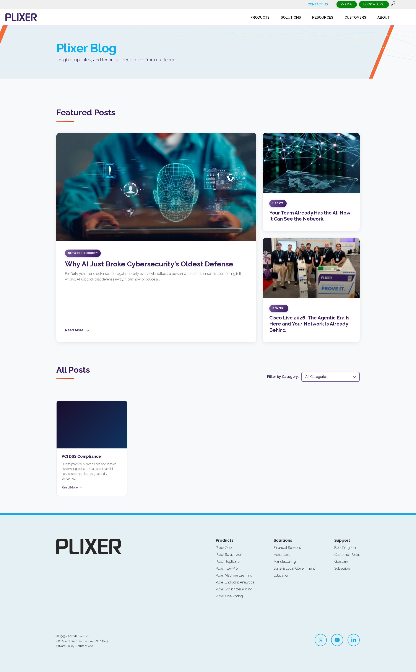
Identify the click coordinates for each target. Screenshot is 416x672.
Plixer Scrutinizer (228, 555)
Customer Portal (347, 555)
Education (281, 575)
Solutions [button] (291, 17)
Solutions (283, 540)
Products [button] (260, 17)
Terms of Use (84, 646)
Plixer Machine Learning (234, 575)
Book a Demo (374, 4)
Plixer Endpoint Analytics (235, 582)
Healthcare (282, 555)
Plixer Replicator (228, 561)
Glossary (341, 561)
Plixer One (224, 548)
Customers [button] (355, 17)
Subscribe (342, 568)
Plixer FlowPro (227, 568)
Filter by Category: (283, 377)
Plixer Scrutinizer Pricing (234, 589)
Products (224, 540)
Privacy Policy (65, 646)
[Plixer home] (21, 17)
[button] (393, 4)
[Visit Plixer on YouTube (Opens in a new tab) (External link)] (337, 640)
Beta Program (345, 548)
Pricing (347, 4)
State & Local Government (294, 568)
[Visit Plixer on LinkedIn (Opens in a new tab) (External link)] (354, 640)
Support (342, 540)
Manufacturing (285, 561)
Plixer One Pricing (229, 596)
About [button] (383, 17)
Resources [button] (322, 17)
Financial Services (287, 548)
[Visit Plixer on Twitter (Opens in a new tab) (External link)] (321, 640)
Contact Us (318, 4)
